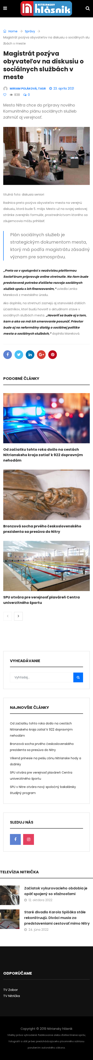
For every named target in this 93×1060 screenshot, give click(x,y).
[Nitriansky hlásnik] (46, 9)
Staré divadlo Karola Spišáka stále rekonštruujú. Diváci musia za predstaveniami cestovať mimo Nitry (57, 918)
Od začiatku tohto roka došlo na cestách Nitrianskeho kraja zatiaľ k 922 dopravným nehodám (43, 455)
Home (13, 31)
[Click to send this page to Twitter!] (18, 354)
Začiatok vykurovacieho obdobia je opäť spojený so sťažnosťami (55, 891)
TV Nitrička (11, 996)
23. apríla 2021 (63, 88)
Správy (30, 31)
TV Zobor (10, 989)
